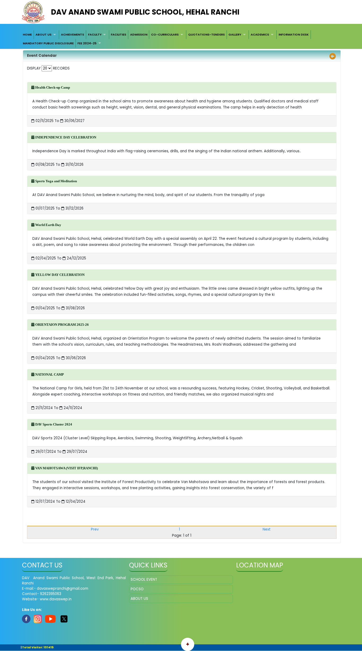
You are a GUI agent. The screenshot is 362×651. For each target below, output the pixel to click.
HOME (27, 34)
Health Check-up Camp (52, 87)
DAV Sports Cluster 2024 (53, 424)
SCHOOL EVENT (144, 579)
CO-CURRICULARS (165, 34)
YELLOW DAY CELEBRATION (59, 275)
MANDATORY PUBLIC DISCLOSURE (48, 43)
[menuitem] (27, 34)
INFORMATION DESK (294, 34)
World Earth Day (47, 225)
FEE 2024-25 (86, 43)
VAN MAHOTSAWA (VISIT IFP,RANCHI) (66, 468)
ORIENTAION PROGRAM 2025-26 (61, 325)
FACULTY (94, 34)
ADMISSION (138, 34)
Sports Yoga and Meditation (55, 181)
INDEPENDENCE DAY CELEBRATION (65, 137)
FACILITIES (118, 34)
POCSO (137, 589)
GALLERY (234, 34)
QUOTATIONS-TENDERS (206, 34)
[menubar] (181, 38)
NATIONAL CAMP (49, 374)
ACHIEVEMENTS (72, 34)
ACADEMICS (260, 34)
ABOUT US (43, 34)
